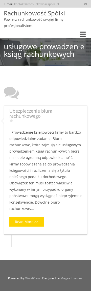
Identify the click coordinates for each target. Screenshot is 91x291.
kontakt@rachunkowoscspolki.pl (36, 4)
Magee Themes (71, 278)
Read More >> (26, 221)
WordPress (33, 278)
